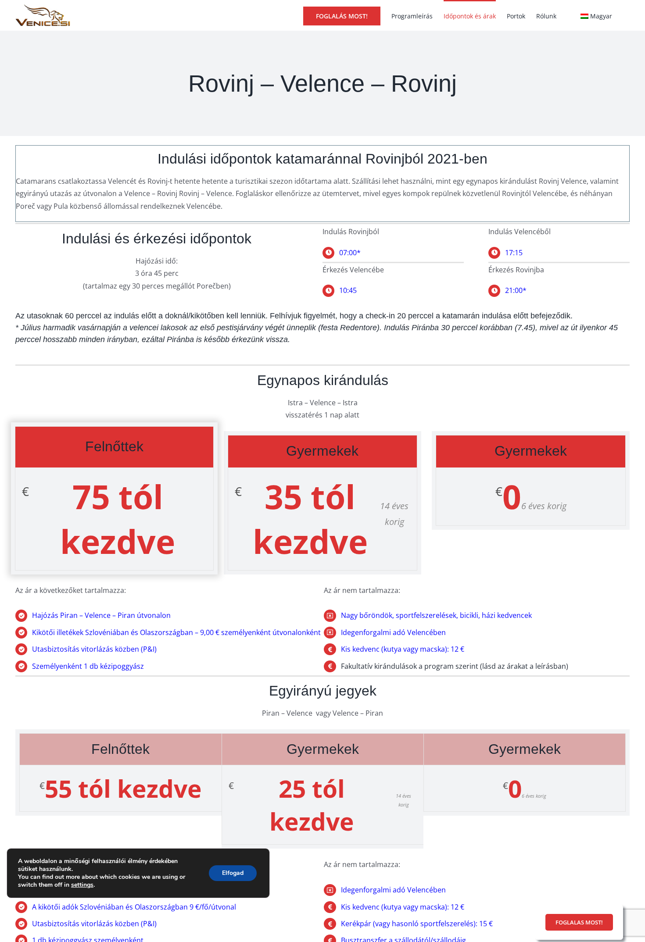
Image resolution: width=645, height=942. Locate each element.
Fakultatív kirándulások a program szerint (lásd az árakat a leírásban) (454, 666)
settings (82, 885)
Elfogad (233, 873)
